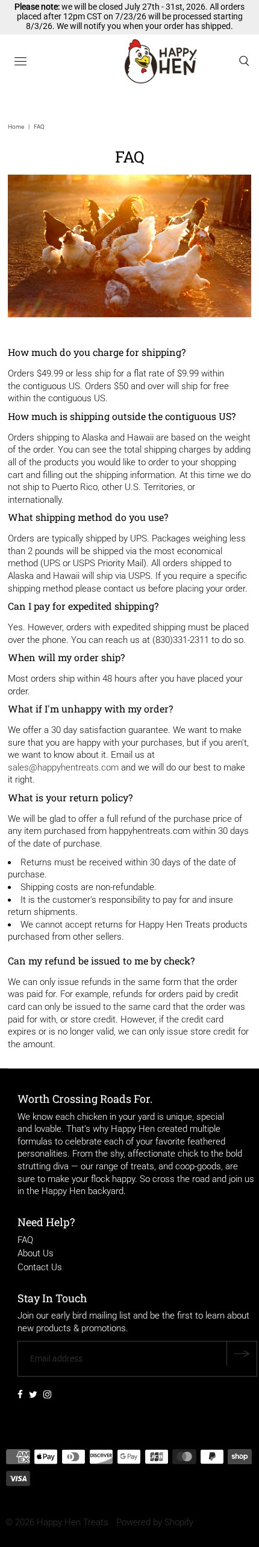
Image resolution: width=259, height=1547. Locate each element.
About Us (35, 1253)
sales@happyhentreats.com (63, 767)
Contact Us (39, 1267)
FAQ (25, 1240)
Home (16, 126)
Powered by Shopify (154, 1522)
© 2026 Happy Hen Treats (56, 1522)
